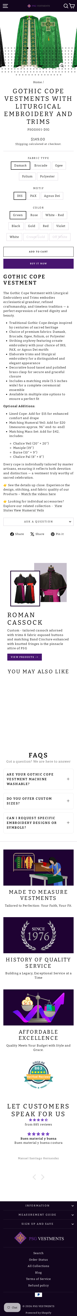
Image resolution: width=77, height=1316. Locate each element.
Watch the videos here (38, 494)
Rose (34, 215)
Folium (27, 176)
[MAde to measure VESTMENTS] (38, 867)
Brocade (41, 165)
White (14, 237)
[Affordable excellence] (38, 1007)
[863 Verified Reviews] (38, 1091)
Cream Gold (35, 237)
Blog (38, 1272)
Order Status (38, 1259)
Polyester (47, 176)
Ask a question (38, 521)
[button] (35, 1177)
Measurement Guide (37, 1214)
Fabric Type (38, 158)
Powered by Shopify (38, 1312)
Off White (60, 237)
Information (37, 1205)
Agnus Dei (52, 196)
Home (37, 82)
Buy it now (38, 263)
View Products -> (24, 657)
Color (38, 207)
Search (38, 1253)
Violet (60, 226)
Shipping (21, 143)
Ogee (59, 165)
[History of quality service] (38, 935)
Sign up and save (38, 1223)
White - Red (54, 215)
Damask (20, 165)
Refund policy (38, 1285)
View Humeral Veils (29, 510)
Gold (32, 226)
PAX (33, 196)
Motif (38, 188)
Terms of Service (38, 1279)
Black (16, 226)
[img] (38, 1120)
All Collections (39, 1266)
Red (46, 226)
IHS (20, 196)
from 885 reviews (38, 1124)
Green (18, 215)
